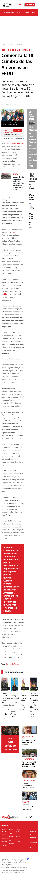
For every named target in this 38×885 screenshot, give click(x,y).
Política (3, 835)
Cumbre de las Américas (15, 143)
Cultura (11, 837)
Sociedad (4, 842)
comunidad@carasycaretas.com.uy (10, 865)
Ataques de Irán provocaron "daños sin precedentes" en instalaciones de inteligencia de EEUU (18, 183)
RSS (31, 847)
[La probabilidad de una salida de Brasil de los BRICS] (23, 691)
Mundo (19, 12)
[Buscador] (10, 5)
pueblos (4, 294)
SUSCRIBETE (30, 5)
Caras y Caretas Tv (18, 831)
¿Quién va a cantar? (28, 780)
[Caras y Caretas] (9, 819)
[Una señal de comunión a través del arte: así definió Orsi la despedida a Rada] (10, 731)
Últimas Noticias (3, 830)
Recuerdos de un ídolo (27, 737)
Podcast (18, 836)
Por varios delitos (28, 759)
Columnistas (5, 838)
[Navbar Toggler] (5, 5)
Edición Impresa (18, 840)
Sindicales (10, 12)
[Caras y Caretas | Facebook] (27, 817)
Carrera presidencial (28, 688)
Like (10, 840)
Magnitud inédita (7, 688)
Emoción (10, 738)
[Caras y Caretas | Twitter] (30, 817)
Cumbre (14, 232)
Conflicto (15, 688)
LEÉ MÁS (15, 174)
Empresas (11, 843)
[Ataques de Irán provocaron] (4, 691)
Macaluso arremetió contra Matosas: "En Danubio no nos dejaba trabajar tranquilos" (28, 810)
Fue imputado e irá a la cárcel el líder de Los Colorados (29, 764)
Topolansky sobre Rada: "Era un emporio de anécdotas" (28, 743)
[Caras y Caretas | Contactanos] (34, 817)
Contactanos (33, 842)
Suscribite (17, 130)
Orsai (27, 12)
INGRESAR (18, 5)
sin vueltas (25, 802)
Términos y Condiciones (7, 856)
